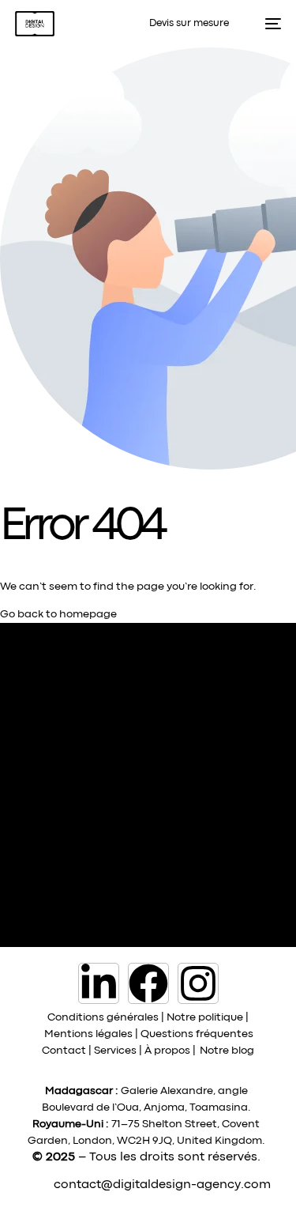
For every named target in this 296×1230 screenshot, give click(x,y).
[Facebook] (148, 983)
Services (115, 1050)
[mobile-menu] (268, 23)
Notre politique (205, 1017)
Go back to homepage (58, 614)
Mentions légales (88, 1034)
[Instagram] (198, 983)
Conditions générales (103, 1017)
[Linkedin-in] (98, 983)
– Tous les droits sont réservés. (169, 1157)
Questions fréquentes (197, 1034)
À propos (167, 1050)
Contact (64, 1050)
